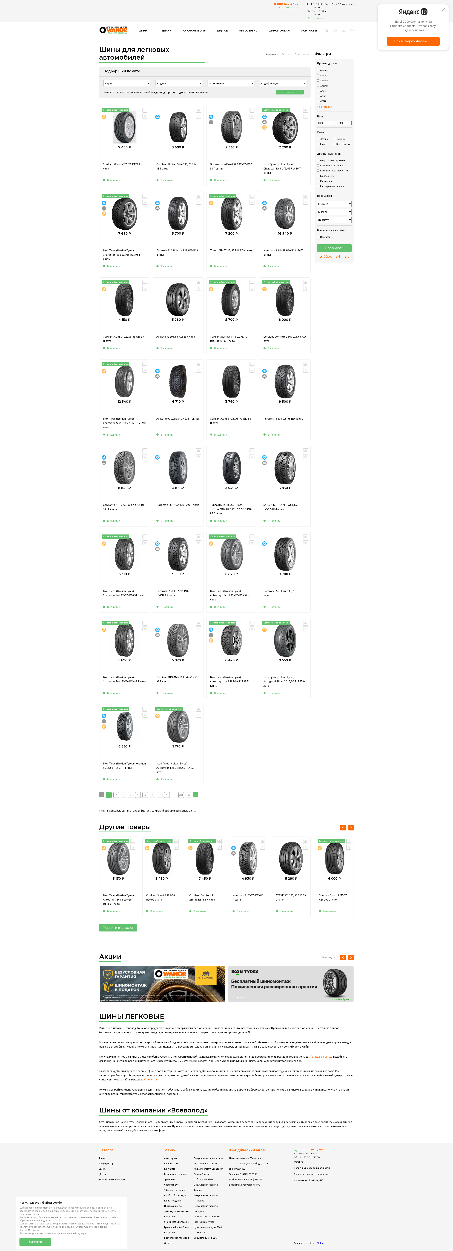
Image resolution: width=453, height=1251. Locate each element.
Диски (166, 30)
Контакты (309, 30)
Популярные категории (112, 1179)
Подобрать (290, 92)
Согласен (35, 1241)
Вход (334, 4)
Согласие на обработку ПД (308, 1180)
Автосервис (248, 30)
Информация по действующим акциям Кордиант (176, 1211)
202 (188, 795)
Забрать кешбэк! (203, 1179)
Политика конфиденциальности (312, 1167)
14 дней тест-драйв (175, 1190)
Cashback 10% (172, 1184)
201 (181, 795)
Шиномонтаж (279, 30)
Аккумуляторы (194, 30)
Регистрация (346, 4)
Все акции (328, 957)
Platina (320, 1243)
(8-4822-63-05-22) (321, 1056)
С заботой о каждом (175, 1195)
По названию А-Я (303, 54)
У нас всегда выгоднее (176, 1221)
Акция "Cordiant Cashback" (208, 1168)
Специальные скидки (205, 1237)
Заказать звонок (288, 7)
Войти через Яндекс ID (413, 41)
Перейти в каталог (118, 928)
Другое (222, 30)
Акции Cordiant (202, 1174)
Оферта (298, 1161)
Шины (102, 1158)
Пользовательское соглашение (311, 1174)
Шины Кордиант (173, 1200)
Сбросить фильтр (336, 256)
